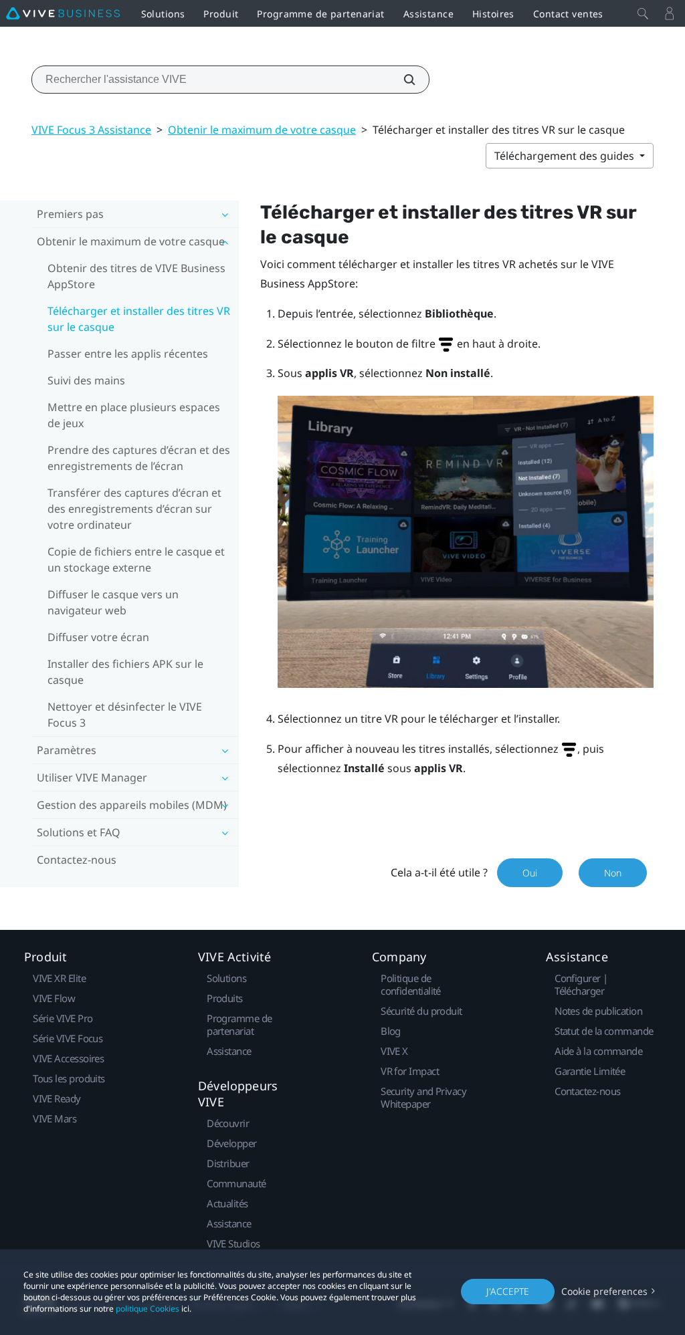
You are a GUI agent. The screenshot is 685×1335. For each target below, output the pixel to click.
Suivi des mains (86, 380)
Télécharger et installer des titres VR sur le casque (138, 319)
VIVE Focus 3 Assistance (91, 129)
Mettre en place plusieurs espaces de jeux (133, 415)
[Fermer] (642, 13)
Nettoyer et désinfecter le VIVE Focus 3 (124, 714)
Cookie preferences (604, 1291)
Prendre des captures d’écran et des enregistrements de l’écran (138, 458)
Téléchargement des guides (565, 155)
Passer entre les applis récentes (127, 353)
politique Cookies (147, 1308)
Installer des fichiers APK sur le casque (125, 671)
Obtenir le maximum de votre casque (262, 129)
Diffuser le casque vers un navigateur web (113, 602)
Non (612, 872)
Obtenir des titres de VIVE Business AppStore (136, 276)
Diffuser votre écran (98, 637)
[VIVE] (63, 13)
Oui (529, 872)
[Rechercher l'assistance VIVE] (402, 79)
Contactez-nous (76, 859)
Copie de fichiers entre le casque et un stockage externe (136, 559)
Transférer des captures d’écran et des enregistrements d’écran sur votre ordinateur (134, 508)
